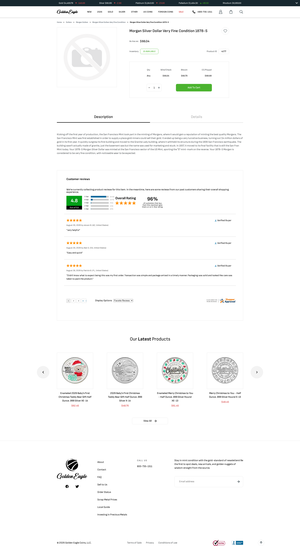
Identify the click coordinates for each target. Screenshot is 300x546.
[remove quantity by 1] (149, 87)
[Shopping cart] (231, 12)
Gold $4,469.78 (72, 3)
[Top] (261, 543)
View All (147, 420)
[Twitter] (77, 486)
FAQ (99, 477)
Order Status (104, 492)
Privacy (150, 542)
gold (210, 460)
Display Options (103, 300)
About (100, 462)
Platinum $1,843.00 (150, 3)
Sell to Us (102, 484)
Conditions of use (167, 542)
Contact (101, 469)
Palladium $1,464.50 (194, 3)
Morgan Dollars (82, 22)
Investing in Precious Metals (112, 514)
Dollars (69, 22)
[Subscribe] (238, 481)
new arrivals (204, 464)
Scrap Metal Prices (107, 499)
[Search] (241, 12)
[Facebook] (67, 486)
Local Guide (103, 507)
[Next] (257, 372)
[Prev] (43, 372)
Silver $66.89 (110, 3)
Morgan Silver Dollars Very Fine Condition (109, 22)
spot (188, 464)
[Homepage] (67, 12)
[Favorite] (225, 31)
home (59, 22)
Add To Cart (194, 87)
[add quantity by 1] (158, 87)
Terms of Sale (134, 542)
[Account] (220, 12)
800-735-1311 (144, 466)
